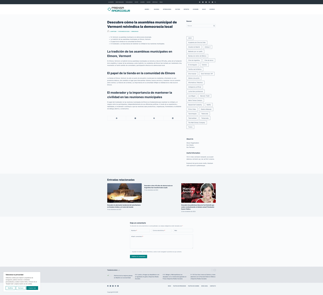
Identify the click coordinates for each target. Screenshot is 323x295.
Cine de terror (208, 60)
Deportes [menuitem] (186, 9)
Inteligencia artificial (194, 87)
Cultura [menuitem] (177, 9)
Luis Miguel (191, 96)
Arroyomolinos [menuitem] (120, 2)
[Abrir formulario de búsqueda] (215, 2)
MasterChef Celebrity (195, 105)
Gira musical (192, 74)
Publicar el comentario (138, 256)
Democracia (134, 31)
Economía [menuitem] (195, 9)
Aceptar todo (32, 288)
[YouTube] (212, 2)
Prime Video (192, 109)
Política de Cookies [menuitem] (193, 286)
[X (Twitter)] (202, 2)
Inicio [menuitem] (169, 286)
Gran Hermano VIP (207, 74)
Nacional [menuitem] (156, 9)
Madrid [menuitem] (148, 2)
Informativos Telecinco (195, 82)
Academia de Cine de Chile (196, 42)
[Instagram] (206, 2)
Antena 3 (207, 47)
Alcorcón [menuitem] (110, 2)
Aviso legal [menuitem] (204, 286)
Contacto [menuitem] (213, 286)
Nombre (134, 230)
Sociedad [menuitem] (212, 9)
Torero (190, 127)
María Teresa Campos (195, 100)
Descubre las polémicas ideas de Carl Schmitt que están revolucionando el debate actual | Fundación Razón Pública (197, 207)
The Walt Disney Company (196, 122)
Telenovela (204, 113)
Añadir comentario (137, 236)
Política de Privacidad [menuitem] (179, 286)
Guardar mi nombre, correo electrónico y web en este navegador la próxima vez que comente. (157, 251)
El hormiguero (192, 65)
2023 (190, 38)
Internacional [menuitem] (167, 9)
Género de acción (194, 78)
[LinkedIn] (172, 118)
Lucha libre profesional (195, 91)
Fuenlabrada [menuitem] (129, 2)
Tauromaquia (192, 113)
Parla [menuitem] (161, 2)
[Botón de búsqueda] (214, 25)
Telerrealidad (192, 118)
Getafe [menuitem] (136, 2)
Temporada (205, 118)
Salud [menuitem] (204, 9)
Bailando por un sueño (195, 51)
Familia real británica (194, 69)
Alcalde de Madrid (194, 47)
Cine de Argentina (194, 60)
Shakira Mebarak (206, 109)
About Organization (192, 143)
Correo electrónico (159, 230)
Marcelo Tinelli (204, 96)
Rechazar (20, 288)
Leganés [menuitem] (142, 2)
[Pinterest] (209, 2)
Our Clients (190, 145)
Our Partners (190, 147)
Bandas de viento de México (197, 56)
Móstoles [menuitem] (155, 2)
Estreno (204, 65)
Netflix (209, 105)
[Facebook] (199, 2)
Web (175, 230)
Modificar (10, 288)
